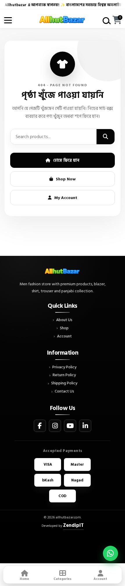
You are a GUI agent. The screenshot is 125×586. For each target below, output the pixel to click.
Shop (64, 328)
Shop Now (66, 179)
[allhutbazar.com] (62, 20)
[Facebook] (40, 426)
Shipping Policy (64, 383)
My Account (65, 197)
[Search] (106, 136)
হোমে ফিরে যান (66, 160)
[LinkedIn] (85, 426)
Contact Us (64, 391)
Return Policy (64, 375)
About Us (64, 320)
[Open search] (106, 20)
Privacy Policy (64, 367)
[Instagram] (55, 426)
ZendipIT (73, 525)
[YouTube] (70, 426)
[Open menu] (8, 20)
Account (64, 336)
